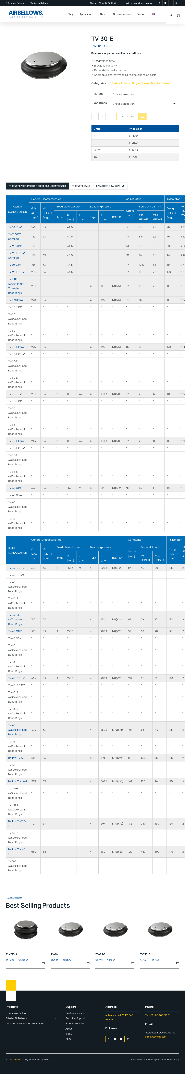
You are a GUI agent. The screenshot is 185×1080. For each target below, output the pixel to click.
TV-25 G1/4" (15, 264)
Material (99, 93)
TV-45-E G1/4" (16, 678)
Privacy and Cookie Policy (143, 1059)
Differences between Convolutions (25, 1023)
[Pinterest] (176, 3)
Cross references (122, 14)
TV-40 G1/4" (15, 488)
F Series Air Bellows (39, 3)
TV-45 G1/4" (15, 631)
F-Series (114, 83)
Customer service (75, 1013)
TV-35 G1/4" (15, 394)
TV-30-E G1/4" (16, 347)
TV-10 (54, 954)
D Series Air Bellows (15, 3)
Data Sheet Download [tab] (108, 186)
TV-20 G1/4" (15, 246)
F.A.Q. (68, 1039)
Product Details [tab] (81, 186)
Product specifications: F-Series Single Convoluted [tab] (37, 186)
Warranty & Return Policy (167, 1059)
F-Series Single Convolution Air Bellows (145, 83)
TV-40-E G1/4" (16, 568)
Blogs (68, 1033)
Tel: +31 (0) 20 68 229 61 (157, 1015)
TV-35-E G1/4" (16, 441)
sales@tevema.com (143, 3)
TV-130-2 (11, 954)
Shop (70, 14)
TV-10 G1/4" (15, 227)
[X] (159, 3)
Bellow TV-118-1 (17, 781)
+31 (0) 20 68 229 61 (107, 3)
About (103, 14)
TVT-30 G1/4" (16, 300)
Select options (43, 963)
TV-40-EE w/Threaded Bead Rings (15, 619)
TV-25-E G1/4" (16, 272)
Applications (86, 14)
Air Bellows (16, 1059)
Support (141, 14)
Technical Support (75, 1018)
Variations (100, 103)
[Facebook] (171, 3)
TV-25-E (100, 954)
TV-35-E (145, 954)
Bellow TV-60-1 (17, 758)
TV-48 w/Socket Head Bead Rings (17, 729)
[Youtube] (165, 3)
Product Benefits (74, 1023)
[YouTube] (121, 1039)
